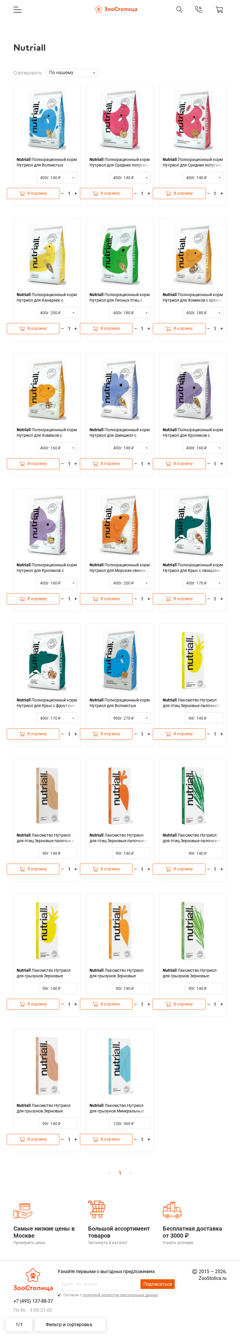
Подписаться (157, 1284)
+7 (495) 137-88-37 (143, 15)
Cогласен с (110, 1295)
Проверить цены (29, 1242)
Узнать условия (178, 1242)
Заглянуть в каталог (108, 1242)
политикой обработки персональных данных (120, 1295)
